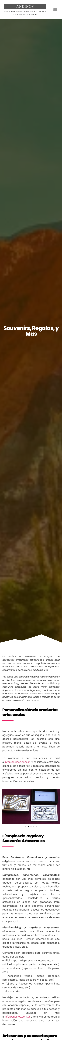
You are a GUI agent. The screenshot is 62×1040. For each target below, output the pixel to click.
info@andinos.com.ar (17, 762)
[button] (55, 9)
